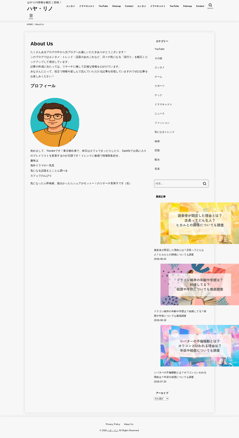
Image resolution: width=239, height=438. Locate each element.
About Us (128, 424)
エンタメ (70, 6)
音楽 (157, 168)
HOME (30, 24)
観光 (157, 159)
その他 (158, 58)
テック (158, 95)
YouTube (103, 6)
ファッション (162, 123)
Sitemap (116, 6)
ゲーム (158, 76)
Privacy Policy (113, 424)
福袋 (157, 141)
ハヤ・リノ (40, 8)
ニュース (160, 113)
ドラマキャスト (86, 6)
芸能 (157, 150)
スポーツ (160, 86)
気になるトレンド (165, 132)
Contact (129, 6)
